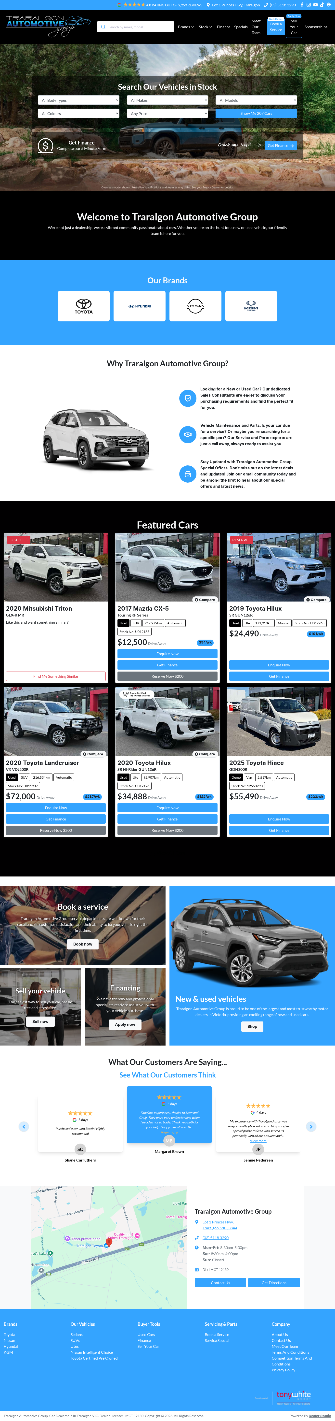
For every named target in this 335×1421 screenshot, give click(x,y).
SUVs (75, 1340)
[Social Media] (323, 4)
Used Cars (146, 1334)
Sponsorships (316, 26)
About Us (280, 1334)
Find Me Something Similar (55, 676)
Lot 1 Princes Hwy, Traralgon (236, 4)
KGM (8, 1352)
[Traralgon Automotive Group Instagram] (309, 4)
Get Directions (274, 1282)
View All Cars (171, 853)
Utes (75, 1346)
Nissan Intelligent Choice (92, 1352)
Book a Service (276, 26)
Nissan (9, 1340)
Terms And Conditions (290, 1352)
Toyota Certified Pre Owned (94, 1358)
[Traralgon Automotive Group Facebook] (303, 4)
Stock (203, 26)
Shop (252, 1027)
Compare (207, 600)
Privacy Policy (283, 1369)
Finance (223, 26)
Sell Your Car (294, 26)
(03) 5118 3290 (283, 4)
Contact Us (220, 1282)
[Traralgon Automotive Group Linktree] (328, 4)
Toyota (9, 1334)
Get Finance (278, 145)
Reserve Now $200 (167, 676)
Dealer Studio (320, 1416)
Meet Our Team (256, 26)
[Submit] (103, 26)
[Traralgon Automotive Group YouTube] (316, 4)
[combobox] (135, 26)
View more (169, 1132)
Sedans (77, 1334)
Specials (241, 26)
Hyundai (11, 1346)
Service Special (217, 1340)
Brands (184, 26)
